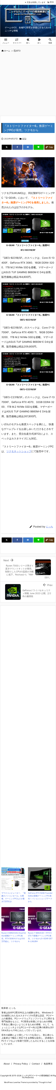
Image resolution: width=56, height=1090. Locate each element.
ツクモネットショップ (18, 451)
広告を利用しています (36, 2)
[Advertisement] (28, 84)
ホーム (7, 50)
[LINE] (39, 147)
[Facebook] (17, 147)
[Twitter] (7, 147)
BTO (18, 50)
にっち (49, 526)
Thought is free (45, 1082)
